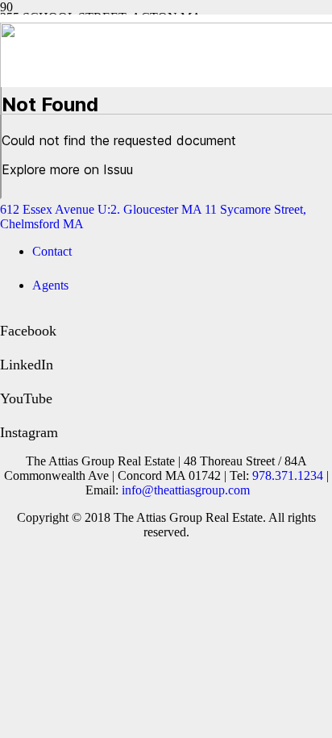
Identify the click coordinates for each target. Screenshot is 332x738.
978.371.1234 (287, 475)
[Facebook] (5, 314)
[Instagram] (5, 415)
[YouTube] (5, 381)
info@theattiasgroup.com (186, 490)
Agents (50, 285)
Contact (52, 251)
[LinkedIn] (5, 348)
